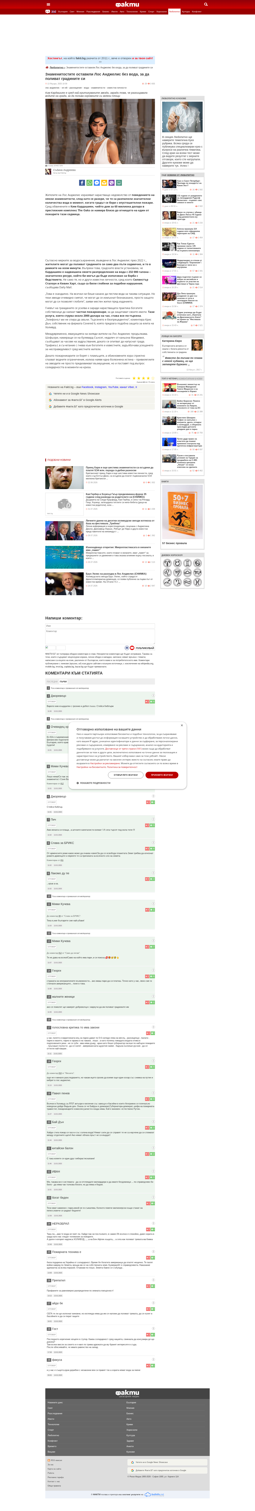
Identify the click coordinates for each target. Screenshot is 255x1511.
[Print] (119, 183)
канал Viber (127, 387)
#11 (62, 860)
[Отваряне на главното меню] (48, 4)
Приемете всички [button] (162, 775)
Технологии (132, 11)
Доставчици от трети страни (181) (123, 748)
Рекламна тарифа (56, 1477)
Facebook (87, 387)
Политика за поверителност (122, 766)
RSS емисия (56, 1460)
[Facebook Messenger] (97, 183)
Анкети (130, 1446)
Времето (52, 1446)
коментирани (186, 378)
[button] (93, 783)
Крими (143, 11)
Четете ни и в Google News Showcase (77, 393)
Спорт (151, 11)
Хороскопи (161, 11)
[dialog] (127, 755)
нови (199, 378)
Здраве (130, 1441)
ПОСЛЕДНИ (52, 682)
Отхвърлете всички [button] (126, 775)
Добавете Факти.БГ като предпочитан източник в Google (88, 406)
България (63, 11)
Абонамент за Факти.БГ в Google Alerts (78, 400)
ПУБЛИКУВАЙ (145, 648)
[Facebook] (82, 183)
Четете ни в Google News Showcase (152, 1462)
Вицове (51, 1451)
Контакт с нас (54, 1481)
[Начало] (127, 5)
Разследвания (93, 11)
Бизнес (105, 11)
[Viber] (112, 183)
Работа (51, 1473)
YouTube (113, 387)
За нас (51, 1464)
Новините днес (55, 1402)
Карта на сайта (54, 1469)
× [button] (182, 725)
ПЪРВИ (63, 682)
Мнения (80, 11)
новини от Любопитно (180, 175)
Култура (186, 11)
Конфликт (196, 11)
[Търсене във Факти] (206, 4)
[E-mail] (104, 183)
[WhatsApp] (89, 183)
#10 (60, 1073)
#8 (60, 916)
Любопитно (174, 11)
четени (172, 378)
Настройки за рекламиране (105, 763)
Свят (72, 11)
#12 (62, 784)
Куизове (130, 1451)
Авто (122, 11)
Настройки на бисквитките (91, 766)
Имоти (114, 11)
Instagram (101, 387)
